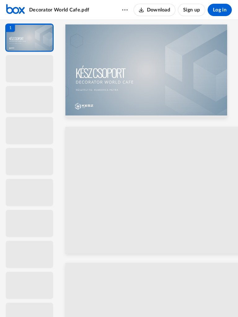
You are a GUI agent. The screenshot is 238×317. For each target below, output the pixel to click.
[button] (29, 37)
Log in (220, 9)
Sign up (191, 9)
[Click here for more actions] (125, 10)
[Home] (15, 10)
